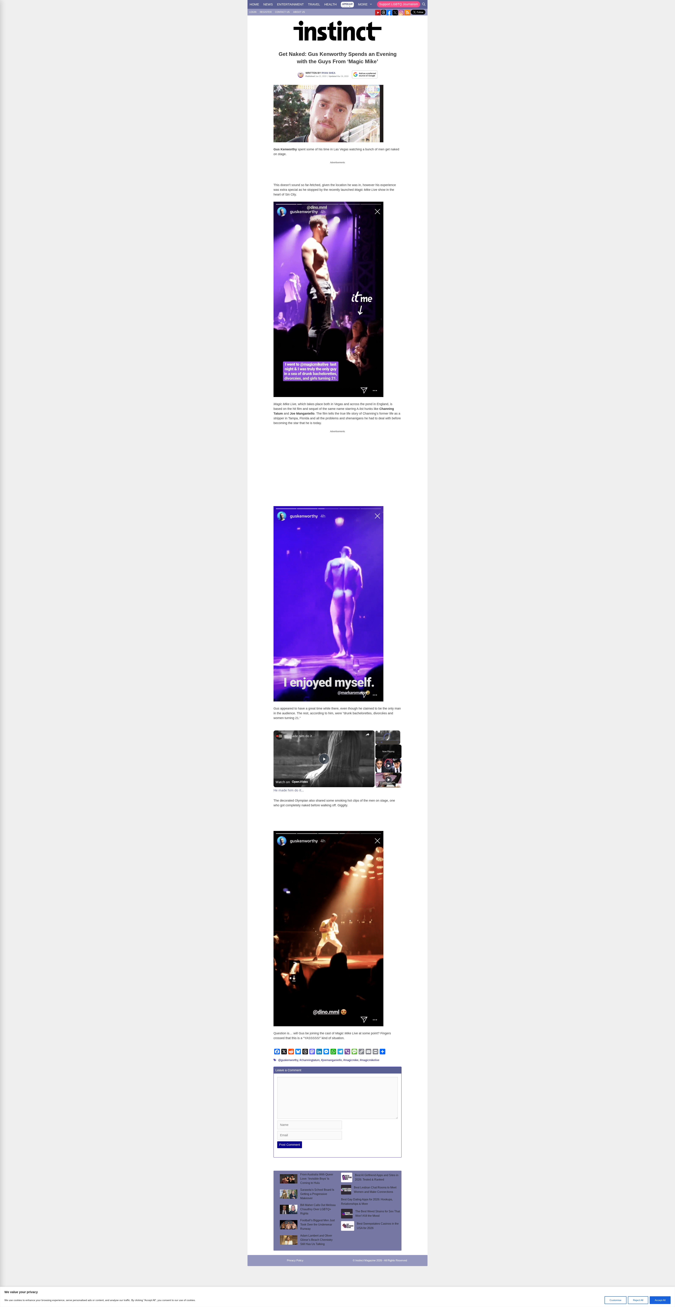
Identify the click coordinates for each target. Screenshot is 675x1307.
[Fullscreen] (398, 742)
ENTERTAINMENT (290, 4)
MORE (363, 4)
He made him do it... (299, 736)
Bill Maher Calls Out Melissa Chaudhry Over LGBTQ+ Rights (318, 1209)
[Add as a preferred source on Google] (365, 74)
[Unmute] (382, 742)
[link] (279, 736)
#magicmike (350, 1060)
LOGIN (252, 12)
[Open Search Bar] (424, 4)
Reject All (638, 1300)
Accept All (660, 1300)
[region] (337, 1297)
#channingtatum (310, 1060)
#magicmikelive (369, 1060)
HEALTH (330, 4)
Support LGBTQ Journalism (398, 4)
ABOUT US (299, 12)
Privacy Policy (295, 1260)
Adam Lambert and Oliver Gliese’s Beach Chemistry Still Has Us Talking (316, 1240)
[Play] (377, 742)
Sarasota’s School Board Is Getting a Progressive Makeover (317, 1194)
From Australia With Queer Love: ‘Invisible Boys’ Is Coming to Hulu (316, 1178)
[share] (367, 734)
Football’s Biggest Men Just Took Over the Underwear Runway (317, 1224)
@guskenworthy (288, 1060)
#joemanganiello (331, 1060)
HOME (254, 4)
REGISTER (266, 12)
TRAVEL (314, 4)
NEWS (268, 4)
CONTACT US (282, 12)
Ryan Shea (328, 72)
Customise (615, 1300)
